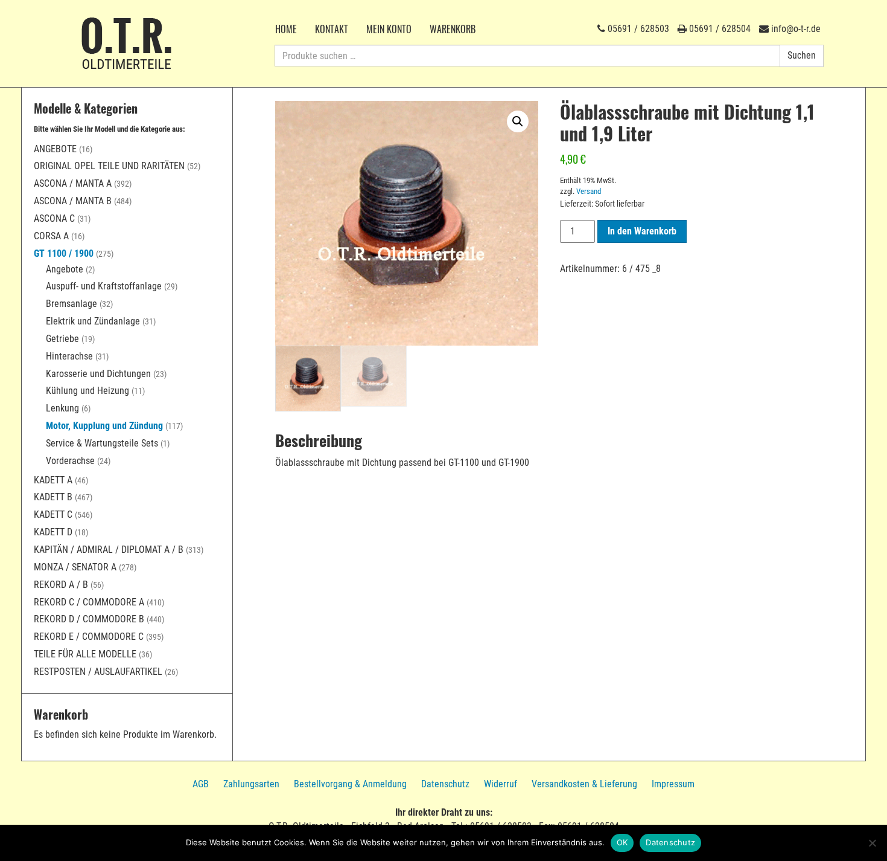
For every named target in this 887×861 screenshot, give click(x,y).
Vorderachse (70, 460)
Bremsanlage (71, 303)
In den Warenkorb (642, 231)
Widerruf (500, 784)
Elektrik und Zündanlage (93, 321)
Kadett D (53, 532)
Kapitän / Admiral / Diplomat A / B (108, 549)
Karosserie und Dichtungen (98, 373)
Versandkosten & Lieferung (584, 784)
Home (286, 29)
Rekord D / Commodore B (89, 619)
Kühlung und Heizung (87, 390)
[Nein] (872, 843)
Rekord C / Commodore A (89, 602)
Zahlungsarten (251, 784)
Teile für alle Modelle (85, 654)
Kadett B (53, 497)
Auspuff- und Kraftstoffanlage (104, 286)
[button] (518, 121)
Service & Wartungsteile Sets (102, 443)
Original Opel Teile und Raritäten (109, 166)
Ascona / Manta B (73, 201)
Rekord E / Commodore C (89, 636)
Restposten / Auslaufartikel (98, 671)
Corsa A (51, 236)
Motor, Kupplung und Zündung (104, 425)
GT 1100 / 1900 (64, 253)
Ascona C (54, 218)
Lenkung (62, 408)
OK (622, 842)
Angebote (55, 149)
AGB (200, 784)
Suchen (801, 55)
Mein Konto (389, 29)
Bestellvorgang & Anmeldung (350, 784)
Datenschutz (445, 784)
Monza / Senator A (75, 567)
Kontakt (331, 29)
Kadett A (53, 480)
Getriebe (62, 338)
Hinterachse (69, 356)
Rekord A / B (61, 584)
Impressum (673, 784)
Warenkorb (452, 29)
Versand (588, 191)
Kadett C (53, 514)
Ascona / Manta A (73, 183)
